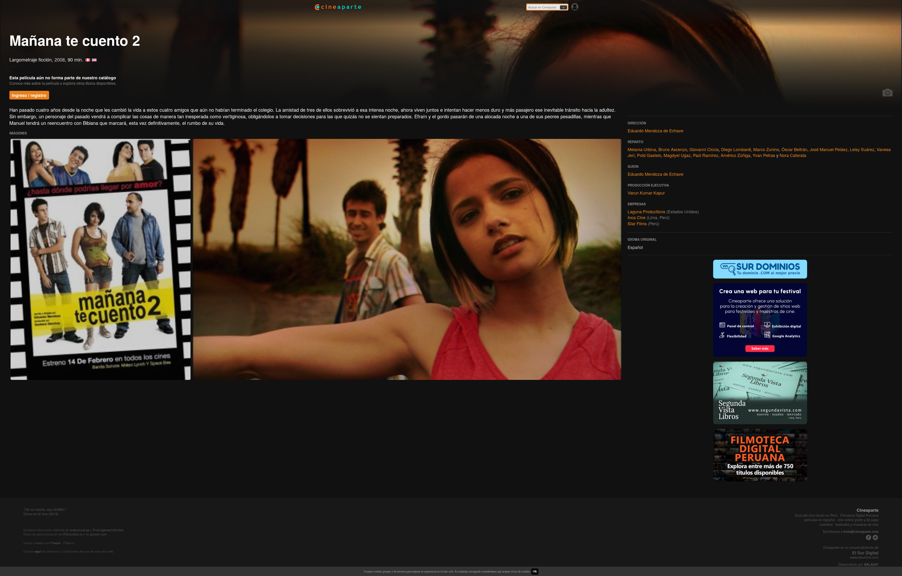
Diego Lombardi (736, 149)
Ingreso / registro (29, 95)
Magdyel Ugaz (677, 155)
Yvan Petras (764, 155)
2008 (59, 59)
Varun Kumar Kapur (646, 193)
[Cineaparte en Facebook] (868, 537)
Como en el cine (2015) (40, 513)
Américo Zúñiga (735, 155)
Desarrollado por (858, 564)
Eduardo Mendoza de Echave (655, 130)
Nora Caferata (793, 155)
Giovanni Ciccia (704, 149)
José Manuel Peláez (829, 149)
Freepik (56, 543)
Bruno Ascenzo (672, 149)
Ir (563, 7)
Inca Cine (636, 217)
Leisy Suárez (862, 149)
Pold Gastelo (649, 155)
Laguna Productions (646, 211)
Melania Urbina (642, 149)
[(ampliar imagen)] (101, 259)
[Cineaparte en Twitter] (875, 537)
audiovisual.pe (79, 530)
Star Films (637, 223)
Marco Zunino (766, 149)
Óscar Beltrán (794, 149)
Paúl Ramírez (705, 155)
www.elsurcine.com (864, 557)
